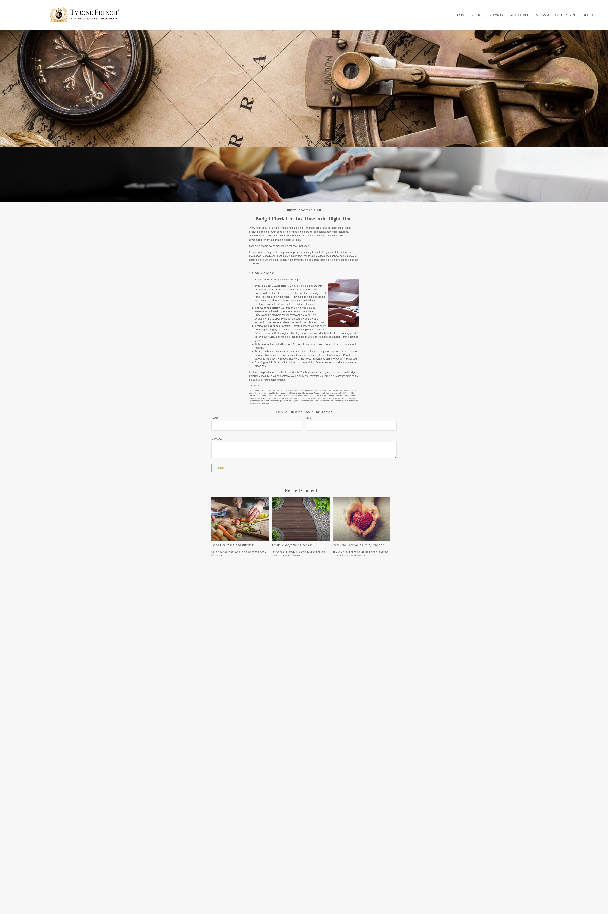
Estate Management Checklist (293, 544)
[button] (462, 14)
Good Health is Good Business (232, 544)
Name (214, 418)
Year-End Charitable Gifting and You (358, 544)
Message (216, 439)
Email (309, 418)
